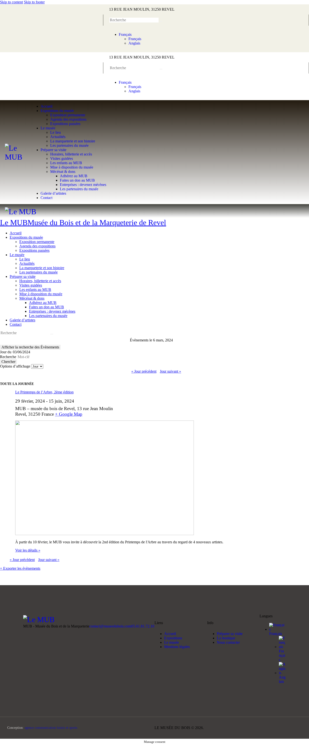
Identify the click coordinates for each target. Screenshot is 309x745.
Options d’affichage (15, 366)
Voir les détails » (27, 550)
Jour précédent (143, 371)
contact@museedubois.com (110, 626)
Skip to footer (34, 2)
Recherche (8, 357)
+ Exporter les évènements (20, 568)
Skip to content (11, 2)
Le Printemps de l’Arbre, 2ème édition (44, 392)
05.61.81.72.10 (142, 626)
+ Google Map (68, 414)
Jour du (5, 352)
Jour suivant (170, 371)
